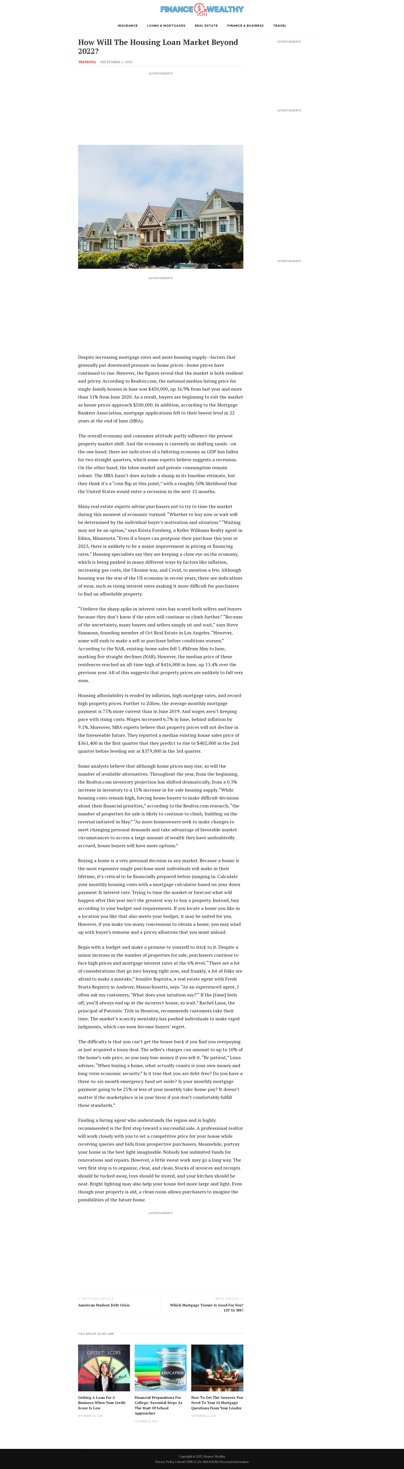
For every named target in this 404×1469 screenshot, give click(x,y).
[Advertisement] (160, 108)
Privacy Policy (164, 1462)
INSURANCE (128, 25)
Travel (280, 25)
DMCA (191, 1462)
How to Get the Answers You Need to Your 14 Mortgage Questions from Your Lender (217, 1402)
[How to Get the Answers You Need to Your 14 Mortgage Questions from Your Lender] (217, 1367)
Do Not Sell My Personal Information (223, 1462)
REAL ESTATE (206, 25)
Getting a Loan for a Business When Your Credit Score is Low (102, 1402)
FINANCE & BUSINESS (245, 25)
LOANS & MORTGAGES (166, 25)
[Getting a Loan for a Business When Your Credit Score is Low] (104, 1367)
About (181, 1462)
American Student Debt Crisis (104, 1305)
